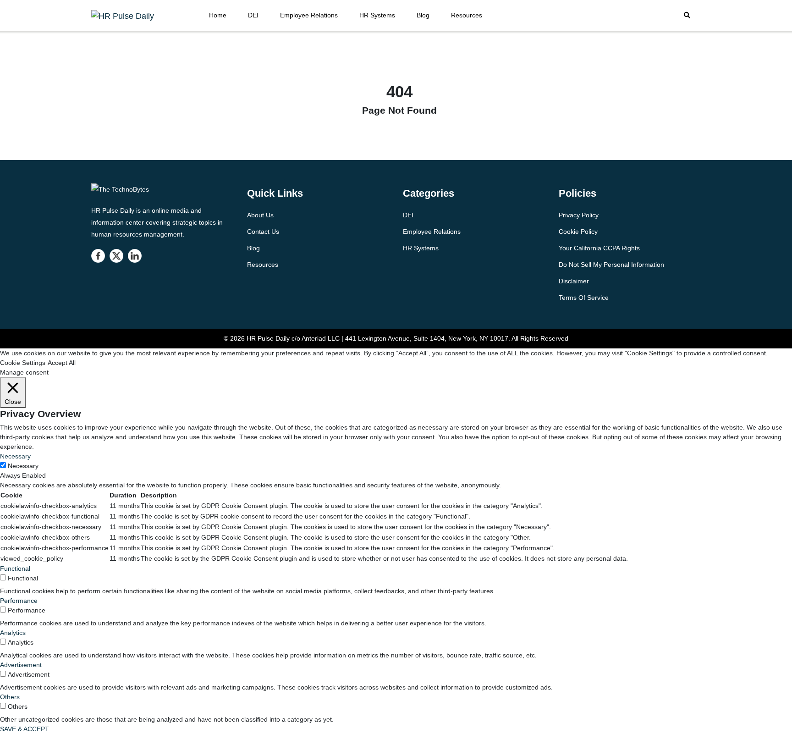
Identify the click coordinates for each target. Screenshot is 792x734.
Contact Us (263, 231)
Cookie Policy (578, 231)
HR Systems (377, 15)
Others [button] (10, 697)
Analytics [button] (13, 632)
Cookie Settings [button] (22, 362)
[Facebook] (98, 256)
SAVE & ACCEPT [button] (24, 729)
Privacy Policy (579, 215)
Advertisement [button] (21, 664)
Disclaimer (574, 281)
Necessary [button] (15, 456)
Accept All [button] (62, 362)
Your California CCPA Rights (599, 248)
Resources (466, 15)
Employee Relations (309, 15)
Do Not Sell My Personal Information (611, 264)
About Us (260, 215)
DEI (253, 15)
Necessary (23, 465)
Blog (423, 15)
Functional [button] (15, 568)
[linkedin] (135, 256)
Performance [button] (19, 600)
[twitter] (116, 256)
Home (217, 15)
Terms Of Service (584, 297)
